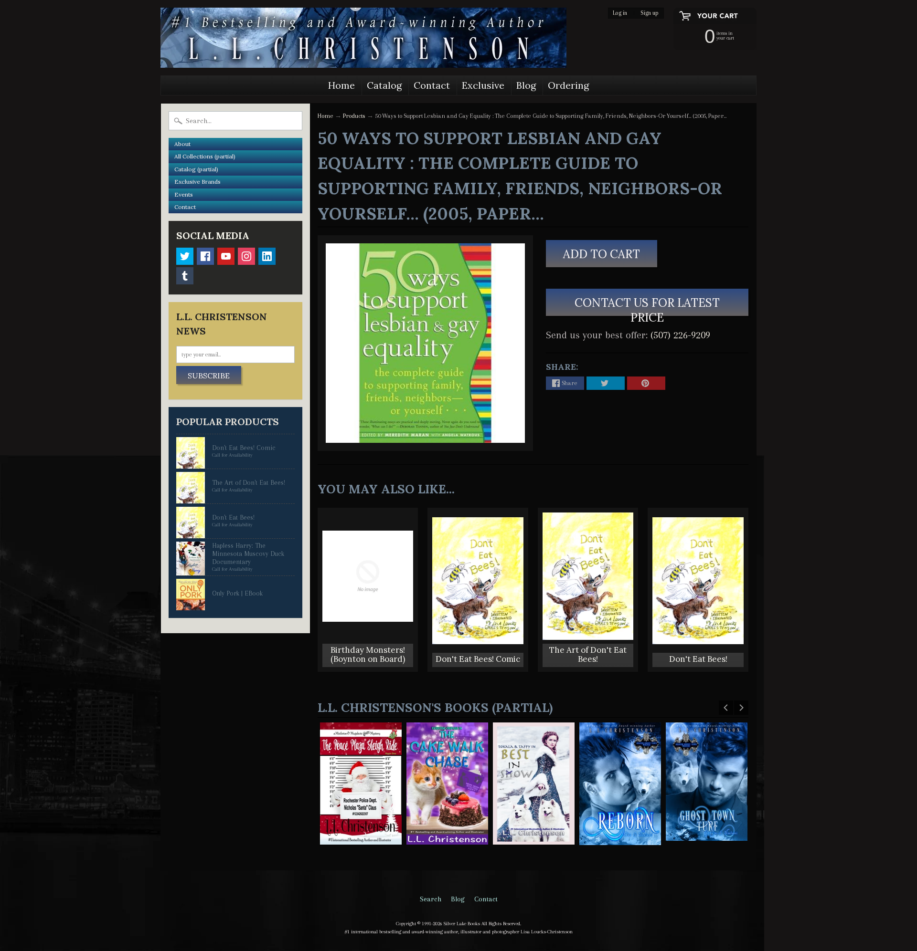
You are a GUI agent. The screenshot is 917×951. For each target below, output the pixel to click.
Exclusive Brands (197, 181)
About (182, 143)
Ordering (568, 85)
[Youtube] (226, 256)
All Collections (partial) (204, 156)
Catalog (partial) (196, 169)
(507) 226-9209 (680, 335)
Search (430, 899)
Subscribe (209, 375)
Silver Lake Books (462, 923)
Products (354, 115)
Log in (620, 13)
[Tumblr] (184, 275)
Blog (526, 85)
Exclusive (483, 85)
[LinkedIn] (267, 256)
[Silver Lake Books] (363, 38)
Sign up (649, 13)
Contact (432, 85)
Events (183, 194)
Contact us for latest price (647, 305)
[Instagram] (246, 256)
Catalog (384, 85)
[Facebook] (205, 256)
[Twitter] (184, 256)
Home (341, 85)
